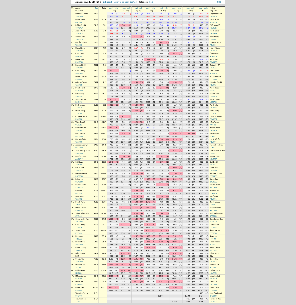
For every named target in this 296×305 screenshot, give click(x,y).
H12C (151, 2)
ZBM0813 (79, 34)
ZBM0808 (79, 153)
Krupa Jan (79, 236)
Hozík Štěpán (80, 139)
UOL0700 (79, 148)
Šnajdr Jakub (80, 230)
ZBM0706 (79, 62)
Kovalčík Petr (80, 19)
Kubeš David (80, 287)
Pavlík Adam (80, 105)
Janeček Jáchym (81, 145)
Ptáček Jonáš (80, 25)
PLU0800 (78, 290)
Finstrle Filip (79, 93)
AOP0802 (79, 73)
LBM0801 (78, 273)
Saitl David (79, 162)
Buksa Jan (79, 179)
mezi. (111, 8)
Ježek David (80, 31)
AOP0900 (79, 245)
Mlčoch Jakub (80, 276)
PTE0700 (78, 233)
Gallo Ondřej (80, 71)
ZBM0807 (79, 130)
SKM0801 (79, 279)
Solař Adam (79, 196)
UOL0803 (79, 136)
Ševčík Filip (79, 259)
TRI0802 (78, 205)
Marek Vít (79, 282)
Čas (96, 8)
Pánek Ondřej (80, 247)
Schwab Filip (80, 36)
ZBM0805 (79, 165)
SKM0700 (79, 91)
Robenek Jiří (80, 190)
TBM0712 (79, 170)
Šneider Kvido (80, 185)
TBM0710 (79, 39)
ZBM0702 (79, 96)
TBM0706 (79, 68)
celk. (116, 8)
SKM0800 (79, 182)
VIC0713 (78, 125)
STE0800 (78, 216)
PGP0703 (79, 176)
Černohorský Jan (81, 219)
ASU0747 (78, 159)
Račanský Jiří (80, 65)
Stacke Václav (80, 99)
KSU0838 (78, 284)
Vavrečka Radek (81, 293)
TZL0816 (78, 227)
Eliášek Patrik (80, 270)
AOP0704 (79, 222)
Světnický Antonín (82, 213)
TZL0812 (78, 302)
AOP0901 (79, 22)
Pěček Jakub (80, 88)
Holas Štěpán (80, 242)
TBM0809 (79, 16)
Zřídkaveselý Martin (82, 150)
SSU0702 (78, 250)
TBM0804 (79, 51)
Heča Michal (80, 133)
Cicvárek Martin (81, 116)
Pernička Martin (81, 42)
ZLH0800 (78, 79)
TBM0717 (79, 28)
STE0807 (78, 267)
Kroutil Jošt (79, 168)
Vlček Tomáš (80, 122)
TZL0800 (78, 45)
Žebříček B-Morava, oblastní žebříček (120, 2)
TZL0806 (78, 142)
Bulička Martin (80, 128)
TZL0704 (78, 113)
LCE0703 (78, 102)
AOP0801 (79, 56)
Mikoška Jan (80, 265)
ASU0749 (78, 187)
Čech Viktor (79, 54)
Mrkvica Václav (81, 76)
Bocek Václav (80, 202)
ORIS (219, 2)
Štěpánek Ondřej (81, 14)
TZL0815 (78, 85)
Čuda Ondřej (80, 225)
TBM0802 (79, 262)
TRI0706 (78, 239)
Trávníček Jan (80, 299)
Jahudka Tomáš (81, 82)
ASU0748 (78, 210)
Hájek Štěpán (80, 48)
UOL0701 (79, 193)
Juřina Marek (80, 253)
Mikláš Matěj (80, 111)
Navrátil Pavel (80, 156)
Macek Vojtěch (80, 208)
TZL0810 (78, 108)
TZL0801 (78, 199)
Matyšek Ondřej (81, 173)
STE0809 (78, 296)
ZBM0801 (79, 119)
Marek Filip (79, 59)
